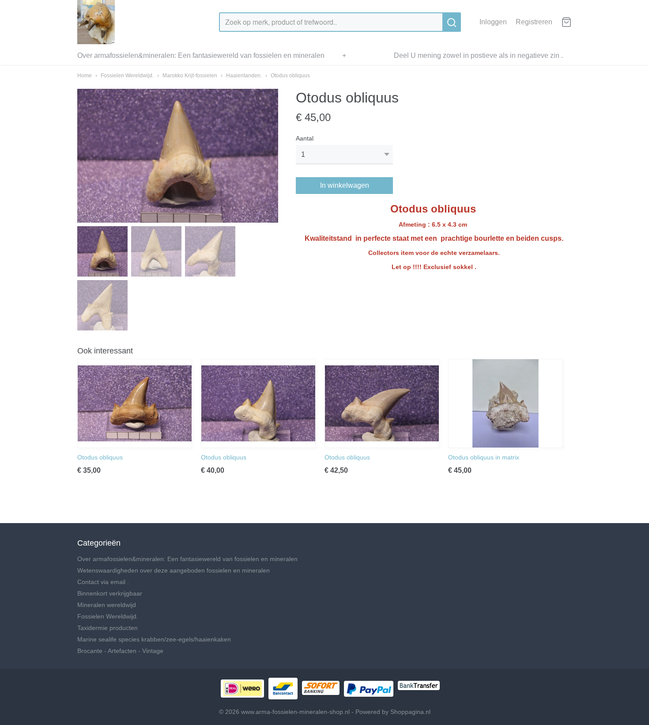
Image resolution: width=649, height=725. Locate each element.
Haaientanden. (244, 75)
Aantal (304, 138)
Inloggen (493, 22)
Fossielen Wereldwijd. (127, 75)
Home (84, 75)
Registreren (534, 22)
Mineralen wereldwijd (106, 604)
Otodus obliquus (290, 75)
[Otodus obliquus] (135, 403)
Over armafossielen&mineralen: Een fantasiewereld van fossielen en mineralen (200, 55)
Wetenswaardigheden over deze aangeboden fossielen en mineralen (173, 570)
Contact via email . (103, 581)
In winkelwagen (344, 185)
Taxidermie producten (107, 627)
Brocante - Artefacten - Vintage (120, 650)
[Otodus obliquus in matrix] (505, 403)
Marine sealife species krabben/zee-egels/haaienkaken (154, 639)
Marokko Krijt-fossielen (189, 75)
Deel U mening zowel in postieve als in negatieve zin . (478, 55)
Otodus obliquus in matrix (483, 457)
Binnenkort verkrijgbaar (109, 593)
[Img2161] (177, 156)
